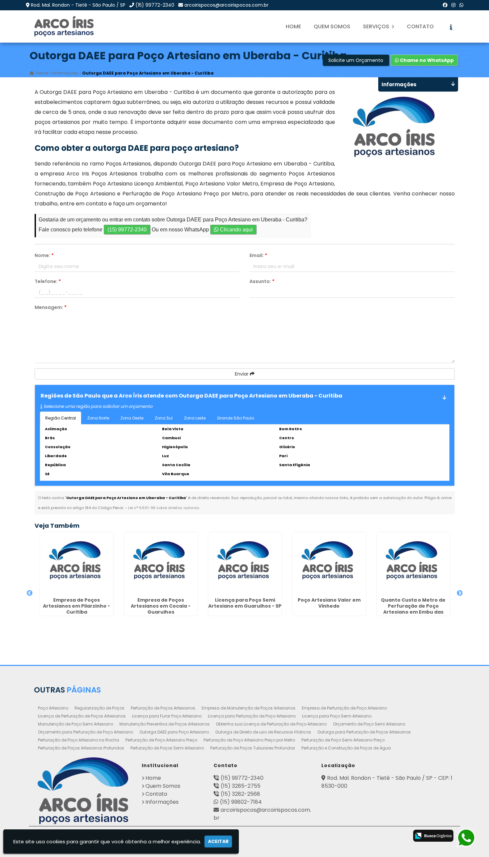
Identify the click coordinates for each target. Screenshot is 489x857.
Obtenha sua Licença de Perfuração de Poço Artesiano (271, 724)
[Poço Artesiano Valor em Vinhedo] (329, 563)
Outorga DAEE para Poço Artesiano (174, 732)
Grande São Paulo (235, 418)
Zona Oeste (131, 418)
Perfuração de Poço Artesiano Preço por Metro (249, 740)
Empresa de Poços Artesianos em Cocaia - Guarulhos (161, 606)
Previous (29, 593)
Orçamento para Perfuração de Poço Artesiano (85, 732)
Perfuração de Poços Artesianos (163, 708)
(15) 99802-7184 (241, 802)
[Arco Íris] (83, 790)
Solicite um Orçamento (355, 60)
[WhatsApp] (461, 5)
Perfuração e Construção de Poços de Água (346, 748)
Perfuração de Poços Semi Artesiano (167, 748)
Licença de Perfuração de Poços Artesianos (82, 716)
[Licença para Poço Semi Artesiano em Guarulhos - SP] (245, 563)
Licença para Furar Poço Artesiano (167, 716)
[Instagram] (453, 5)
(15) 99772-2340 (154, 5)
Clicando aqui (236, 229)
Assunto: (261, 281)
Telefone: (48, 281)
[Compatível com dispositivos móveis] (399, 836)
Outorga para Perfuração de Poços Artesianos (364, 732)
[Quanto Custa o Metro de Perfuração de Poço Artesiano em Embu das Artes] (413, 563)
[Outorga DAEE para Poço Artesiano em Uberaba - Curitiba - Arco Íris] (64, 26)
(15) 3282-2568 (240, 794)
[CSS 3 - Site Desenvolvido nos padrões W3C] (373, 836)
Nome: (44, 255)
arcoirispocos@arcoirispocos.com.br (226, 5)
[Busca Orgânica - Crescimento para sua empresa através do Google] (433, 835)
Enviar (242, 374)
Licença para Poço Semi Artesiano (337, 716)
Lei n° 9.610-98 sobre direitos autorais (163, 507)
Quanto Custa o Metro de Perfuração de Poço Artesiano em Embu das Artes (413, 609)
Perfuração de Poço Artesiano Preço (161, 740)
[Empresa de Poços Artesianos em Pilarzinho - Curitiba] (76, 563)
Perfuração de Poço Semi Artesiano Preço (343, 740)
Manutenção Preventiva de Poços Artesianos (164, 724)
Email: (258, 255)
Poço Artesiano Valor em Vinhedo (329, 603)
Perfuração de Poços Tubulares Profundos (252, 748)
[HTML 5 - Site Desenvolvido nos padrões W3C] (347, 836)
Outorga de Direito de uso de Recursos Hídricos (263, 732)
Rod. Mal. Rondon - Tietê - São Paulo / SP (78, 5)
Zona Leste (195, 418)
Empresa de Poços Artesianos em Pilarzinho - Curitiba (76, 606)
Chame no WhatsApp (426, 60)
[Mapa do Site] (327, 834)
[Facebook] (445, 5)
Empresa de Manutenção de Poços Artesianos (248, 708)
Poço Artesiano (53, 708)
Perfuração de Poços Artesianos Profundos (81, 748)
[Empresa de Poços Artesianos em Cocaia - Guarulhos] (161, 563)
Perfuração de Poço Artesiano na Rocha (78, 740)
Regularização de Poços (99, 708)
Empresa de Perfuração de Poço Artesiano (344, 708)
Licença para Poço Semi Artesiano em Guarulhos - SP (244, 603)
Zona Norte (98, 418)
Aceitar (218, 841)
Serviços (377, 26)
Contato (420, 26)
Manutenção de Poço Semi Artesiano (75, 724)
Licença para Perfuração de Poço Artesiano (252, 716)
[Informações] (451, 26)
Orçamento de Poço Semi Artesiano (369, 724)
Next (459, 593)
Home (293, 26)
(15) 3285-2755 (240, 786)
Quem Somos (332, 26)
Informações (162, 802)
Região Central (60, 418)
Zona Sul (164, 418)
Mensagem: (51, 307)
